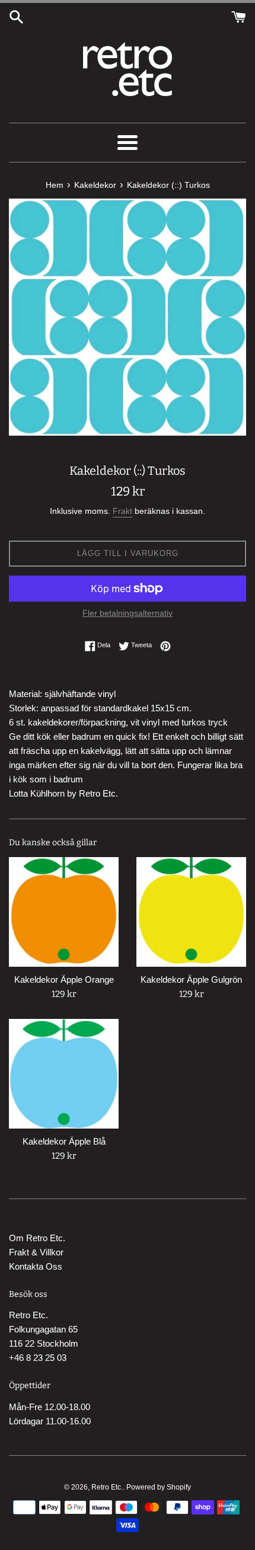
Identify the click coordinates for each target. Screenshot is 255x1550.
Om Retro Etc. (37, 1238)
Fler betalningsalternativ (127, 613)
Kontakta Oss (35, 1266)
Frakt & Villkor (36, 1252)
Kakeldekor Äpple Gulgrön (191, 979)
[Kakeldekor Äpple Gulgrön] (191, 912)
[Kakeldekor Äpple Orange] (64, 912)
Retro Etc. (107, 1487)
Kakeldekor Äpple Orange (64, 979)
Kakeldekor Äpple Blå (64, 1141)
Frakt (122, 511)
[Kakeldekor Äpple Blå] (64, 1074)
